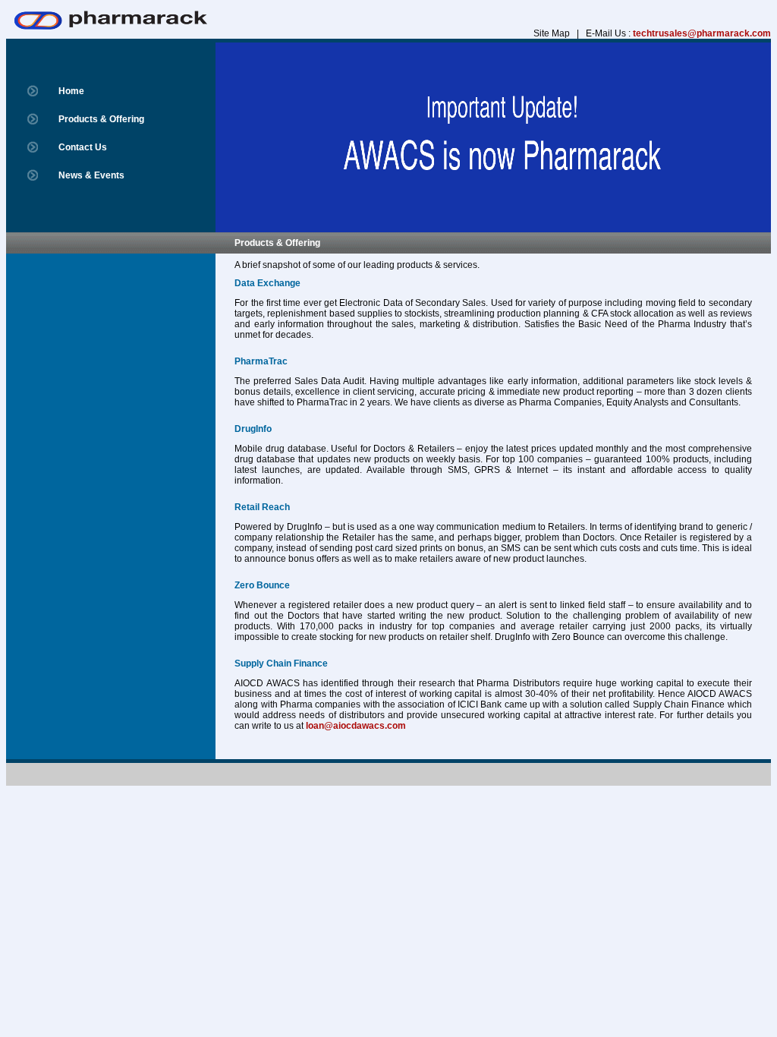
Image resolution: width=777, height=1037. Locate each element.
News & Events (91, 175)
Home (71, 91)
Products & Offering (101, 119)
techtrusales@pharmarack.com (702, 33)
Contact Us (82, 147)
